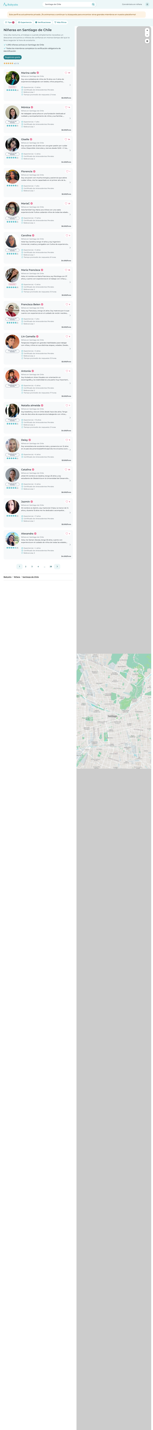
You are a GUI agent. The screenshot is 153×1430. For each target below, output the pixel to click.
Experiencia (26, 22)
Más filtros (61, 22)
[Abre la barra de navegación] (147, 4)
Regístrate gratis (12, 57)
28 (51, 566)
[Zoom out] (147, 35)
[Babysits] (11, 4)
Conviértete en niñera (132, 4)
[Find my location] (147, 41)
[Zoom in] (147, 30)
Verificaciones (44, 22)
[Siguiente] (57, 566)
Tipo (10, 22)
